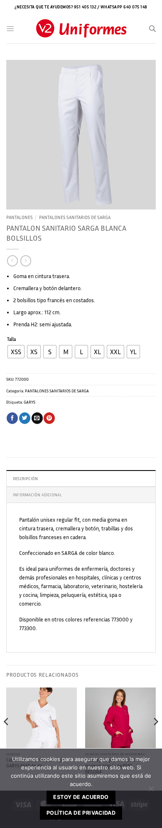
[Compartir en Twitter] (24, 418)
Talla (11, 339)
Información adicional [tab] (37, 494)
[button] (10, 29)
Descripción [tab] (25, 478)
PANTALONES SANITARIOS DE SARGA (74, 217)
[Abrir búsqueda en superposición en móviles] (152, 28)
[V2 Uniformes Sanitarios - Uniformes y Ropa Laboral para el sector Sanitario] (81, 29)
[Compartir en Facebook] (12, 418)
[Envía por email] (37, 418)
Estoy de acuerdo (80, 797)
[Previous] (7, 738)
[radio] (16, 351)
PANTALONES (19, 217)
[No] (151, 791)
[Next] (155, 738)
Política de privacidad (81, 813)
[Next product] (12, 260)
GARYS (29, 401)
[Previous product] (25, 260)
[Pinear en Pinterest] (49, 418)
